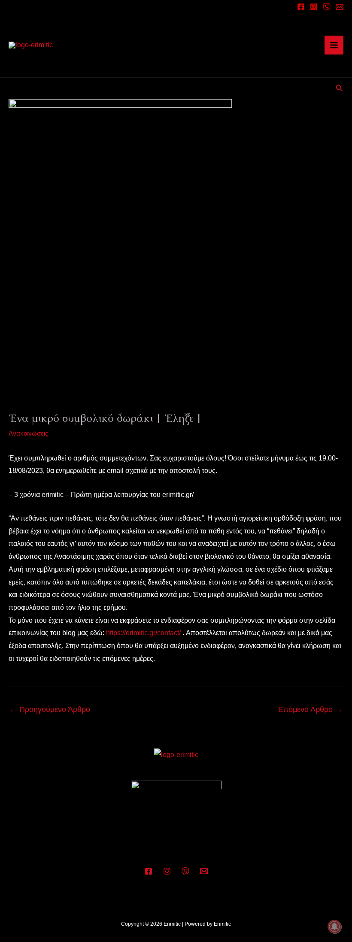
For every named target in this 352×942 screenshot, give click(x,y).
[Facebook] (301, 7)
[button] (339, 88)
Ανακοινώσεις (28, 433)
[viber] (327, 7)
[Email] (339, 7)
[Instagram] (314, 7)
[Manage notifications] (334, 926)
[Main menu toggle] (334, 45)
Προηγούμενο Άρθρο (49, 709)
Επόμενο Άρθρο (310, 709)
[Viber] (185, 871)
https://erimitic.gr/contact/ (143, 632)
